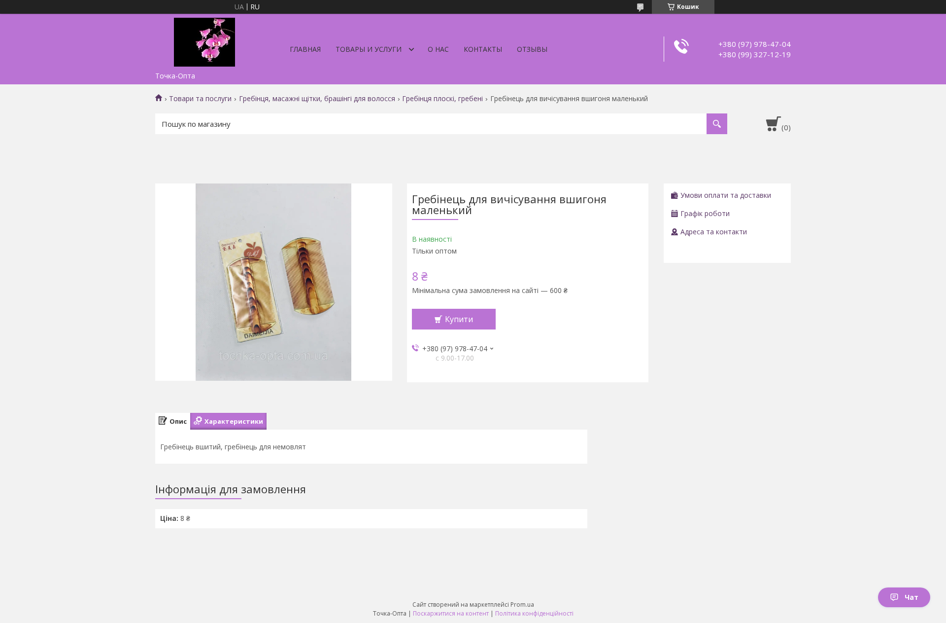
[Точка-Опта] (204, 40)
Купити (459, 319)
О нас (438, 49)
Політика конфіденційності (534, 613)
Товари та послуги (200, 98)
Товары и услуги (369, 49)
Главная (305, 49)
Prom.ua (522, 604)
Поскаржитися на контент (451, 613)
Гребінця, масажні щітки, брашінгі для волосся (317, 98)
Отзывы (532, 49)
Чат (911, 597)
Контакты (483, 49)
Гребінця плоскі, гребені (442, 98)
